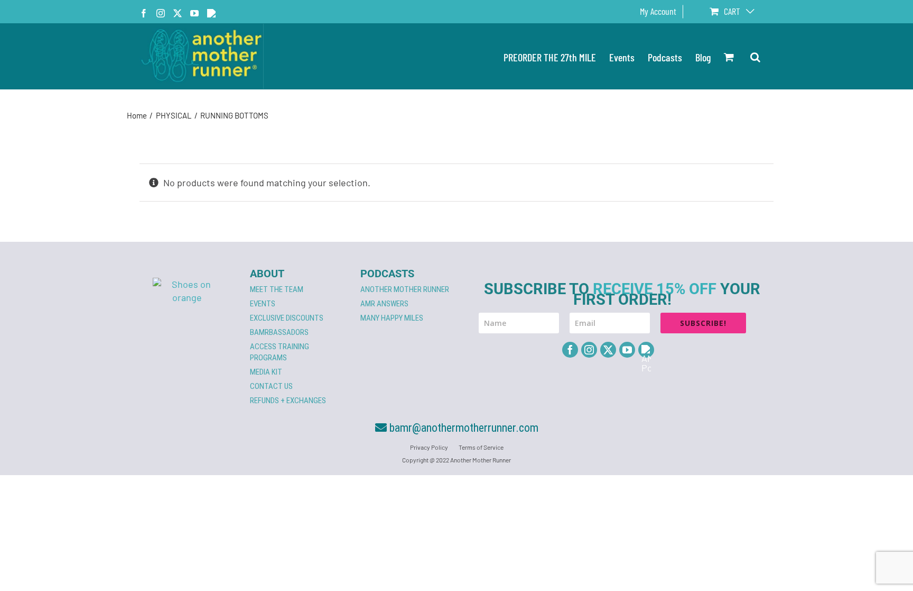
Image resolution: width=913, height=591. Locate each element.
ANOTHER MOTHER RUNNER (404, 289)
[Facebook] (570, 350)
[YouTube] (627, 350)
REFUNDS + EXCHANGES (288, 400)
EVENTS (262, 303)
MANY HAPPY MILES (391, 318)
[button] (755, 56)
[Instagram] (589, 350)
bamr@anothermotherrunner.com (462, 427)
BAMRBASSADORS (279, 332)
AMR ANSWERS (384, 303)
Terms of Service (481, 447)
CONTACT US (271, 386)
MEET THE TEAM (276, 289)
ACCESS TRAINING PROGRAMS (279, 352)
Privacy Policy (429, 447)
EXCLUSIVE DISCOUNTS (286, 318)
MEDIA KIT (266, 372)
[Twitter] (608, 350)
